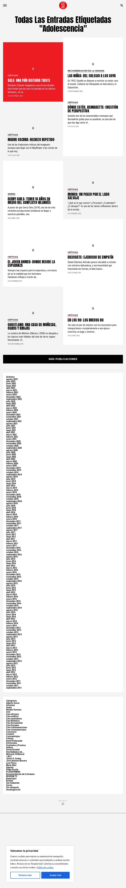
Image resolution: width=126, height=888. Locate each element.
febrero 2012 (12, 676)
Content (10, 734)
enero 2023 (11, 394)
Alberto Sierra (12, 703)
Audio (9, 707)
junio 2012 (11, 668)
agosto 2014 (12, 610)
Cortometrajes (13, 736)
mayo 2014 (11, 616)
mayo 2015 (11, 590)
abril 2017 (10, 539)
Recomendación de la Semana (20, 774)
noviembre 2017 (13, 523)
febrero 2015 (12, 596)
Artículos (10, 705)
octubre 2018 (12, 499)
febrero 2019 (12, 490)
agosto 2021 (12, 423)
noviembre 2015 (13, 577)
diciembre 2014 (13, 601)
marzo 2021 (11, 434)
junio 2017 (11, 534)
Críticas (10, 738)
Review (9, 780)
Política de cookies (45, 867)
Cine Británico (13, 721)
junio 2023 (11, 383)
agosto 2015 (12, 583)
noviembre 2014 (13, 603)
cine (8, 712)
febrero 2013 (12, 650)
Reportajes (11, 778)
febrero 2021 (12, 437)
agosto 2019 (12, 477)
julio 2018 (10, 505)
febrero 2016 (12, 570)
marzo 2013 (11, 648)
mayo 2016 (11, 563)
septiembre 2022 (14, 399)
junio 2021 (11, 428)
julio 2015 (10, 585)
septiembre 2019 (14, 474)
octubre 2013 (12, 632)
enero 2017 (11, 545)
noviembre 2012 (13, 656)
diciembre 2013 (13, 628)
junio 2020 (11, 454)
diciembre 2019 (13, 468)
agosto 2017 (12, 530)
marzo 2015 (11, 594)
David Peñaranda (14, 741)
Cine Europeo (12, 725)
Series (9, 785)
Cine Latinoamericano (16, 727)
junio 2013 (11, 641)
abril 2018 (10, 512)
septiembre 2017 (14, 528)
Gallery (9, 747)
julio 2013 (10, 639)
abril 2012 (10, 672)
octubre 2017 (12, 525)
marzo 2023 (11, 390)
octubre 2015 (12, 579)
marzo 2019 (11, 488)
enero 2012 (11, 679)
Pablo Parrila (12, 769)
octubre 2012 (12, 659)
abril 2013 (10, 645)
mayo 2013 (11, 643)
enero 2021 (11, 439)
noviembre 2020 (13, 443)
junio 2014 (11, 614)
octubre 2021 (12, 419)
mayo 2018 (11, 510)
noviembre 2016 (13, 550)
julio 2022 (10, 401)
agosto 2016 (12, 557)
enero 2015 (11, 599)
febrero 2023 (12, 392)
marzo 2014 (11, 621)
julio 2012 (10, 665)
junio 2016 (11, 561)
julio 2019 (10, 479)
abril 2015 (10, 592)
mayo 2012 (11, 670)
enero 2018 (11, 519)
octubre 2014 (12, 605)
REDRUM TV (11, 776)
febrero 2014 (12, 623)
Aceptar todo (55, 875)
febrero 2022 (12, 410)
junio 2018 (11, 508)
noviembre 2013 (13, 630)
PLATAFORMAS (13, 772)
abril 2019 (10, 485)
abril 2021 (10, 432)
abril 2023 (10, 388)
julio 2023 (10, 381)
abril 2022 (10, 405)
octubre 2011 (12, 685)
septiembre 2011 (14, 688)
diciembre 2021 (13, 414)
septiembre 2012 (14, 661)
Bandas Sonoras (13, 709)
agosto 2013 (12, 637)
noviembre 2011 (13, 683)
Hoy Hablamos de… (15, 752)
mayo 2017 (11, 536)
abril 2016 (10, 565)
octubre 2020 (12, 446)
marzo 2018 (11, 514)
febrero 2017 (12, 543)
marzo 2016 (11, 568)
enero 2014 (11, 625)
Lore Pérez (11, 763)
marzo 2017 (11, 541)
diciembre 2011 (13, 681)
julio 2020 (10, 452)
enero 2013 (11, 652)
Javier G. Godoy (13, 758)
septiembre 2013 (14, 634)
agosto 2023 (12, 379)
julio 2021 (10, 426)
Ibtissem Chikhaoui (15, 754)
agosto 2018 (12, 503)
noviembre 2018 (13, 497)
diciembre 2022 (13, 397)
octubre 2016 (12, 552)
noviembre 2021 (13, 417)
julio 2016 (10, 559)
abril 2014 (10, 619)
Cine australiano (14, 718)
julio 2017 (10, 532)
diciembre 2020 (13, 441)
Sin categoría (12, 787)
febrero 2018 (12, 517)
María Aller (11, 765)
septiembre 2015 (14, 581)
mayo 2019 (11, 483)
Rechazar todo (25, 875)
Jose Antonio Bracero (16, 760)
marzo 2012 (11, 674)
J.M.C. (9, 756)
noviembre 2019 (13, 470)
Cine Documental (14, 723)
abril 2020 (10, 459)
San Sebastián (13, 783)
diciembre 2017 (13, 521)
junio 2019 (11, 481)
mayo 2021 (11, 430)
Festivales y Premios (16, 745)
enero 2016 (11, 572)
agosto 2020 (12, 450)
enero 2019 (11, 492)
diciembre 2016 (13, 548)
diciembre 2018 (13, 494)
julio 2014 (10, 612)
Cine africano (12, 714)
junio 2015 (11, 588)
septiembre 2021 (14, 421)
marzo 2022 (11, 408)
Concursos (11, 732)
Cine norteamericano (16, 729)
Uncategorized (13, 789)
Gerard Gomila (13, 749)
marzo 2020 (11, 461)
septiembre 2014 (14, 608)
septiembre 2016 (14, 554)
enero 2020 (11, 465)
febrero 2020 (12, 463)
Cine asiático (12, 716)
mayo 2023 (11, 386)
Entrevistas (11, 743)
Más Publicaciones (63, 359)
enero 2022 (11, 412)
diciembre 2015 (13, 574)
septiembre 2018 (14, 501)
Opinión (10, 767)
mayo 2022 (11, 403)
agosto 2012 (12, 663)
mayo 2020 (11, 457)
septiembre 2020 (14, 448)
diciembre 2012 (13, 654)
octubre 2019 (12, 472)
